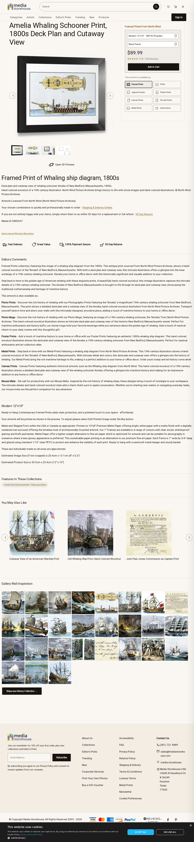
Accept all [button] (140, 832)
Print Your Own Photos (95, 778)
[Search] (156, 7)
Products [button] (104, 17)
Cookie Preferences (130, 798)
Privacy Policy (127, 751)
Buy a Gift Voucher (92, 785)
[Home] (21, 6)
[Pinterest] (176, 821)
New (91, 17)
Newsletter (125, 791)
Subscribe (61, 757)
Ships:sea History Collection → (22, 691)
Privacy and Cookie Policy (31, 834)
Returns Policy (127, 758)
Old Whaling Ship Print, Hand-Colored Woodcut (94, 558)
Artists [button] (30, 17)
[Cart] (175, 6)
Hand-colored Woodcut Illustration (18, 233)
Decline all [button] (170, 832)
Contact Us (162, 738)
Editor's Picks (63, 17)
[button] (65, 838)
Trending (80, 17)
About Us (87, 738)
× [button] (190, 825)
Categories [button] (16, 17)
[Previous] (12, 95)
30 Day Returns (144, 214)
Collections (45, 17)
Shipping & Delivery (130, 764)
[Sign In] (183, 6)
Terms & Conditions (130, 771)
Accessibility (126, 738)
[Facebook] (168, 821)
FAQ (121, 744)
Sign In (178, 17)
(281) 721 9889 (169, 744)
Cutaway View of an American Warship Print (34, 558)
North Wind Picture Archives (17, 484)
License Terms (127, 778)
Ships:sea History (38, 484)
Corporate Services (93, 771)
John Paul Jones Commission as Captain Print (152, 558)
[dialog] (97, 832)
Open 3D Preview (64, 164)
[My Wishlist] (168, 6)
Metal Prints (126, 785)
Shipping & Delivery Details (97, 207)
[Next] (110, 95)
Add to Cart (153, 67)
